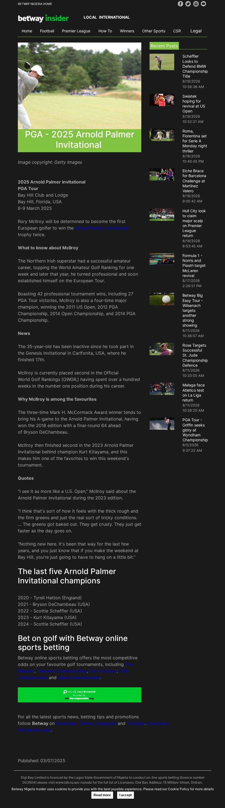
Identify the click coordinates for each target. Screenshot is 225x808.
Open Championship (79, 677)
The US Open (103, 671)
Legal (196, 30)
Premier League (76, 31)
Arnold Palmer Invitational (101, 228)
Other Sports (153, 31)
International (114, 17)
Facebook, (67, 723)
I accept (125, 795)
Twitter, (86, 723)
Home (27, 31)
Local (90, 17)
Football (47, 31)
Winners (127, 31)
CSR (177, 31)
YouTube (136, 723)
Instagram (106, 723)
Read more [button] (102, 795)
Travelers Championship (62, 671)
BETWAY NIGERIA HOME (35, 4)
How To (105, 31)
